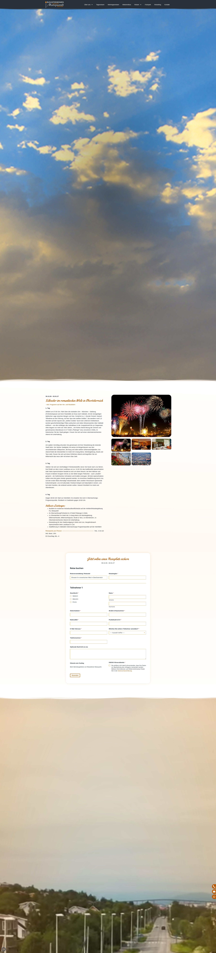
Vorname (111, 600)
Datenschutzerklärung (125, 671)
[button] (3, 949)
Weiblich (75, 596)
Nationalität (74, 620)
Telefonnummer (76, 638)
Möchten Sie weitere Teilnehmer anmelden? (124, 629)
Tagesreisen (100, 4)
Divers (75, 602)
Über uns (87, 4)
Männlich (75, 599)
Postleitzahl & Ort (115, 620)
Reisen (136, 4)
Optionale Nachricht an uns (79, 647)
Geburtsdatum (75, 611)
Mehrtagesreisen (113, 4)
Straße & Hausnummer (117, 611)
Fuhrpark (148, 4)
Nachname (112, 606)
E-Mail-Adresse (76, 629)
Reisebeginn (113, 573)
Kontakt (167, 4)
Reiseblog (157, 4)
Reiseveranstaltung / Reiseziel (80, 573)
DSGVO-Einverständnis (117, 662)
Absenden (75, 675)
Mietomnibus (126, 4)
